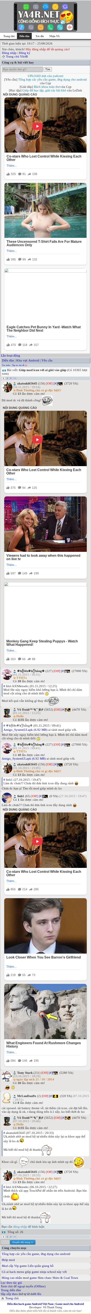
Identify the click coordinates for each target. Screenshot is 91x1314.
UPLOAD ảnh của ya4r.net (45, 76)
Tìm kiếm (6, 365)
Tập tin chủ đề (18, 365)
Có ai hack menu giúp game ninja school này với (34, 1272)
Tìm (47, 69)
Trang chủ (9, 36)
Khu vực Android (27, 360)
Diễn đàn (8, 360)
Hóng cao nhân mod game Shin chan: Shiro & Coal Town (40, 1277)
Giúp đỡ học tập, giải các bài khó (44, 90)
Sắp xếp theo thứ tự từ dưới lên (21, 1294)
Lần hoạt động (10, 355)
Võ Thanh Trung (52, 1307)
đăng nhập (20, 1226)
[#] (55, 383)
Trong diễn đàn (11, 1290)
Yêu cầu (46, 360)
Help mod (8, 1260)
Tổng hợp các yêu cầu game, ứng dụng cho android (52, 79)
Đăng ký (24, 53)
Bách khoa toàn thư (47, 86)
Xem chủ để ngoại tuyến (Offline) (23, 1286)
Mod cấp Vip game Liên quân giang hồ (28, 1266)
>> (15, 378)
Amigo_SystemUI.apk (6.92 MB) (25, 729)
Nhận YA (54, 36)
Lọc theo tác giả (11, 1282)
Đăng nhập (9, 53)
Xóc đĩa (40, 36)
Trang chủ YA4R (17, 56)
